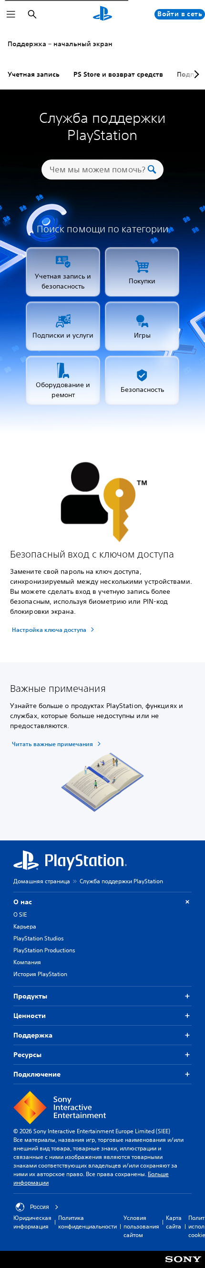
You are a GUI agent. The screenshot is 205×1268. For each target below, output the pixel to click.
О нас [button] (22, 902)
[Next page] (195, 74)
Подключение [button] (37, 1074)
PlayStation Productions (44, 950)
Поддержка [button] (32, 1035)
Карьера (24, 926)
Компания (27, 962)
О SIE (20, 914)
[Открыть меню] (10, 14)
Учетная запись (34, 74)
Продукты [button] (30, 996)
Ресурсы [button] (27, 1054)
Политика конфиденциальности (87, 1222)
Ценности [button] (29, 1015)
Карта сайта (174, 1222)
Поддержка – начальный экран (60, 44)
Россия (39, 1207)
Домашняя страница (41, 881)
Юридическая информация (32, 1222)
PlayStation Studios (38, 938)
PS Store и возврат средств (118, 74)
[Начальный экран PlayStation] (102, 14)
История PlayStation (40, 974)
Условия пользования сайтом (141, 1226)
